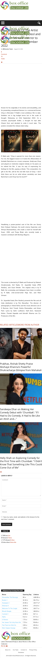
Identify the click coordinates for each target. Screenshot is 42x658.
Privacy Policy (33, 650)
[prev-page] (0, 472)
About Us (7, 650)
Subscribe (13, 542)
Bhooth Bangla (6, 611)
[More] (21, 62)
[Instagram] (3, 646)
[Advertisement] (12, 16)
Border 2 (4, 600)
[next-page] (1, 472)
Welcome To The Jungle (9, 608)
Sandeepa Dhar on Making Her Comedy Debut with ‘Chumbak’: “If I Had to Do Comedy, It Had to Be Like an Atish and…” (20, 414)
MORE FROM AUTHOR (28, 324)
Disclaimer (21, 652)
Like (9, 535)
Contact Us (24, 650)
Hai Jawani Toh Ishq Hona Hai (11, 622)
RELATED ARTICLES (9, 324)
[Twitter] (5, 646)
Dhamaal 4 (5, 605)
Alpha (4, 617)
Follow (10, 538)
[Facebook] (1, 646)
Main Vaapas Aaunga (8, 628)
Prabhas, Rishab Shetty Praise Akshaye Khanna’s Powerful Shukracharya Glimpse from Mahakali (21, 367)
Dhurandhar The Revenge (10, 597)
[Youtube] (6, 646)
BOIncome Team (8, 49)
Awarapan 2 (5, 603)
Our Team (15, 650)
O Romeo (5, 619)
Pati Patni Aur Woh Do (9, 625)
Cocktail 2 (5, 614)
